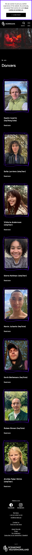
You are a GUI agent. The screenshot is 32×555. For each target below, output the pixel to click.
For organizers (16, 533)
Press (16, 531)
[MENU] (29, 23)
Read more (7, 125)
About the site (16, 529)
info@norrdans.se (16, 518)
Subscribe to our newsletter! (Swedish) (16, 535)
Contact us (16, 522)
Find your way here (16, 524)
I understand (16, 15)
